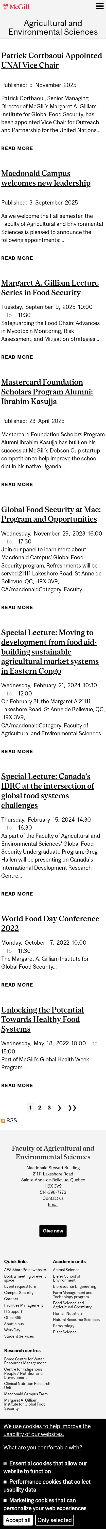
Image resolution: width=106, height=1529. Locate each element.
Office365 (12, 1317)
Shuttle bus (14, 1324)
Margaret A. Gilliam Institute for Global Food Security (25, 1404)
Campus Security (19, 1292)
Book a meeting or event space (25, 1278)
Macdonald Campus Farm (26, 1394)
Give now (53, 1230)
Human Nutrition (67, 1313)
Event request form (20, 1286)
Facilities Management (23, 1305)
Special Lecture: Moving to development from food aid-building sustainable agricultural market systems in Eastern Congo (50, 651)
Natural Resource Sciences (76, 1319)
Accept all (18, 1520)
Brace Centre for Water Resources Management (25, 1361)
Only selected (54, 1520)
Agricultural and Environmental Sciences (53, 27)
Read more (17, 150)
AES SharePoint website (25, 1270)
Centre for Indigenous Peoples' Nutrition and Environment (23, 1373)
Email (53, 1204)
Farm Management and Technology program (72, 1294)
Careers (11, 1299)
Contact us (53, 1198)
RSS (11, 1120)
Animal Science (66, 1270)
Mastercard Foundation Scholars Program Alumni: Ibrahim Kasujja (47, 392)
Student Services (19, 1336)
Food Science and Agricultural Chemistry (72, 1305)
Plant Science (65, 1332)
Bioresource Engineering (74, 1286)
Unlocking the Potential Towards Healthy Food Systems (42, 1019)
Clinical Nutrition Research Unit (27, 1385)
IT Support (13, 1311)
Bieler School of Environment (66, 1278)
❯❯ (72, 1107)
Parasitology (63, 1326)
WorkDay (12, 1330)
